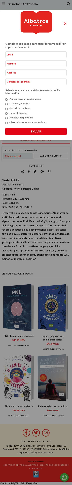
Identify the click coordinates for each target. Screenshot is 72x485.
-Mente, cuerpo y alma (21, 117)
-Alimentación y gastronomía (25, 98)
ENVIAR (36, 131)
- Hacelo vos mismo (19, 108)
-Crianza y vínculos (19, 103)
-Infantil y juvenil (18, 112)
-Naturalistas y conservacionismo (27, 122)
